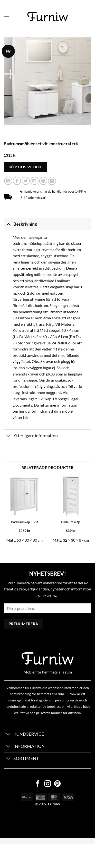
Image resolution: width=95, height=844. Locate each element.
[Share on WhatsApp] (8, 181)
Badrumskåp (70, 522)
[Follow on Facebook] (37, 784)
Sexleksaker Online (49, 822)
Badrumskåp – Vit (24, 522)
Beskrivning (25, 224)
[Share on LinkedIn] (52, 181)
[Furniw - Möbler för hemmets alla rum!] (47, 16)
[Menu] (7, 16)
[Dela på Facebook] (17, 181)
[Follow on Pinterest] (57, 784)
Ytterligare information (35, 435)
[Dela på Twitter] (26, 181)
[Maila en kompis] (34, 181)
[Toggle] (8, 224)
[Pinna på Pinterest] (43, 181)
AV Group (24, 822)
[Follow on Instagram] (47, 784)
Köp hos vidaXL (25, 167)
